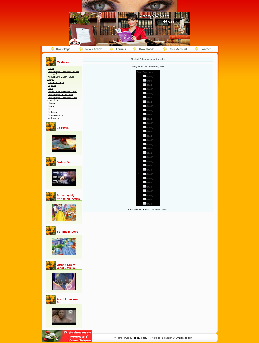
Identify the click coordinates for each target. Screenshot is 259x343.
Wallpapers (53, 118)
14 (138, 131)
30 (138, 199)
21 (138, 161)
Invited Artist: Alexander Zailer (62, 91)
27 (138, 186)
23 (138, 169)
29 (138, 195)
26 (138, 182)
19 (138, 152)
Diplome (52, 85)
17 (138, 144)
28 (138, 191)
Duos (50, 88)
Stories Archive (55, 115)
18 (138, 148)
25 (138, 178)
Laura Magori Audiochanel (60, 94)
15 (138, 135)
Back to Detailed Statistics (155, 209)
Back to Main (134, 209)
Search (51, 106)
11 (138, 119)
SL (49, 109)
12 (138, 123)
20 (138, 157)
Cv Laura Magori (56, 82)
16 (138, 140)
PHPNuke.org (139, 338)
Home (51, 68)
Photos (51, 103)
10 (138, 114)
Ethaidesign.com (184, 338)
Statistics (52, 112)
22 (138, 165)
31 (138, 203)
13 (138, 127)
